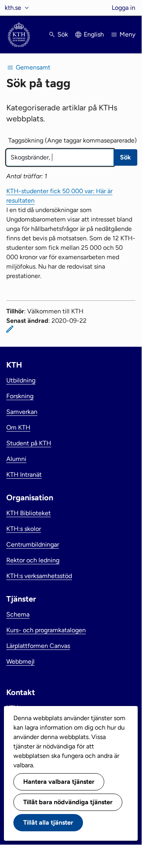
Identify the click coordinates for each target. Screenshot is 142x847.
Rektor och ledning (32, 560)
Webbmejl (20, 661)
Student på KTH (28, 443)
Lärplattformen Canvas (38, 645)
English (94, 34)
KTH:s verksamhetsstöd (39, 576)
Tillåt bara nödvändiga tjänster (67, 802)
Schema (18, 614)
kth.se (13, 7)
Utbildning (20, 380)
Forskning (19, 396)
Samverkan (21, 411)
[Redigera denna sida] (9, 329)
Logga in (123, 7)
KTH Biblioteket (28, 513)
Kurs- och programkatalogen (46, 630)
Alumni (16, 459)
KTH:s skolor (23, 528)
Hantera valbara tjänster (58, 781)
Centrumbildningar (32, 544)
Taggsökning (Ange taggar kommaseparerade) (72, 140)
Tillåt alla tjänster (48, 822)
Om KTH (18, 427)
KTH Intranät (24, 474)
